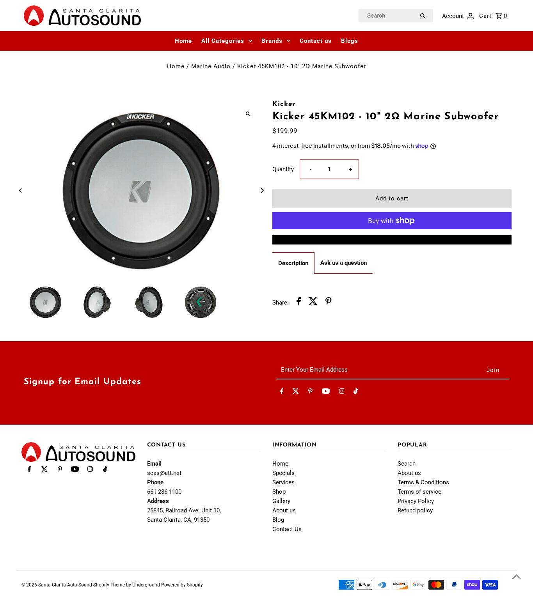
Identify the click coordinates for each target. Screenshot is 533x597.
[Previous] (20, 190)
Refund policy (415, 510)
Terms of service (419, 491)
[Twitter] (296, 392)
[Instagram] (342, 392)
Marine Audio (211, 66)
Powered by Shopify (182, 585)
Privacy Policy (416, 501)
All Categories (222, 40)
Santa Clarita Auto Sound (65, 585)
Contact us (316, 40)
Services (283, 482)
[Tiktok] (356, 392)
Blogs (349, 40)
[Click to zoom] (248, 113)
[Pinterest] (310, 392)
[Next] (261, 190)
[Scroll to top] (516, 576)
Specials (283, 473)
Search (407, 463)
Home (183, 40)
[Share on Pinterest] (328, 302)
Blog (278, 519)
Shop (279, 491)
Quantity (283, 169)
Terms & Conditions (423, 482)
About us (284, 510)
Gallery (281, 501)
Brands (271, 40)
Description (293, 263)
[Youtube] (326, 392)
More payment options (391, 239)
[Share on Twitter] (313, 302)
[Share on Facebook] (299, 302)
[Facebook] (281, 392)
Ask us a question (343, 262)
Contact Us (287, 529)
